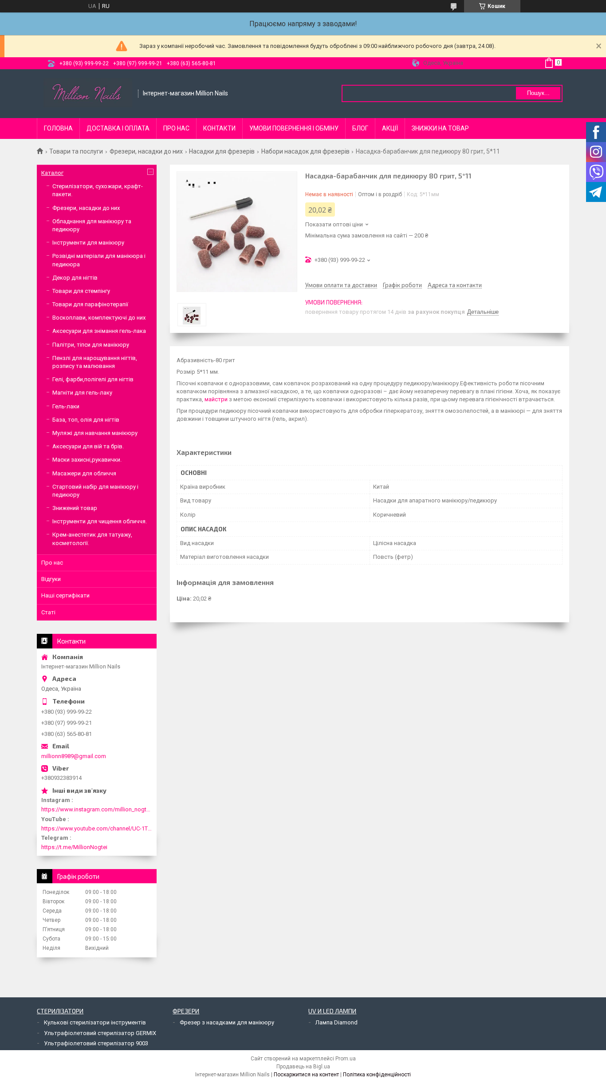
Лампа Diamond (336, 1022)
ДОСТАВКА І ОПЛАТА (118, 128)
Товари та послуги (76, 151)
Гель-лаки (65, 406)
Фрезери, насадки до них (146, 151)
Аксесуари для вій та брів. (88, 446)
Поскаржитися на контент (306, 1074)
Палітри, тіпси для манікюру (90, 344)
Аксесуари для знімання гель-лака (99, 331)
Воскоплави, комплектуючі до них (99, 317)
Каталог (52, 173)
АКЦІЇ (390, 128)
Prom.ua (345, 1058)
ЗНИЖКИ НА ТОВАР (440, 128)
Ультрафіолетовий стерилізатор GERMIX (100, 1033)
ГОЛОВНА (58, 128)
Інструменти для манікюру (88, 242)
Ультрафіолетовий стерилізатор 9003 (96, 1043)
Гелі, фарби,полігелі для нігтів (93, 379)
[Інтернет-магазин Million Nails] (87, 93)
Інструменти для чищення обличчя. (99, 521)
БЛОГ (360, 128)
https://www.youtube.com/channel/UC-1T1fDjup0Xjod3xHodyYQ (96, 828)
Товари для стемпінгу (81, 291)
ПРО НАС (176, 128)
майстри (216, 399)
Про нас (52, 562)
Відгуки (51, 579)
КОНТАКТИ (219, 128)
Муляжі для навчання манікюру (95, 433)
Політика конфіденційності (377, 1074)
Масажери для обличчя (84, 473)
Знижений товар (74, 508)
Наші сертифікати (65, 595)
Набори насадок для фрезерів (305, 151)
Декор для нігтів (75, 277)
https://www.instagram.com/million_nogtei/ (96, 809)
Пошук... (538, 93)
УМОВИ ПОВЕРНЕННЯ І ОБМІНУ (293, 128)
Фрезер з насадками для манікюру (227, 1022)
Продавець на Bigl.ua (303, 1066)
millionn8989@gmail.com (73, 756)
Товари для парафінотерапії (90, 304)
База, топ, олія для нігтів (85, 419)
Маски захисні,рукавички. (87, 459)
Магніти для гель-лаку (82, 392)
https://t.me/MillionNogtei (74, 847)
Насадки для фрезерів (222, 151)
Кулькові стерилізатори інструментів (95, 1022)
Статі (48, 612)
